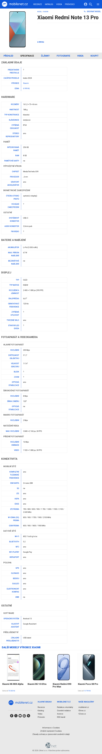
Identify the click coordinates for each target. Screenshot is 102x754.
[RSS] (28, 716)
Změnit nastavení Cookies (51, 731)
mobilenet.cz (83, 707)
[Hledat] (90, 5)
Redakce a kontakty (65, 707)
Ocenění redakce (64, 710)
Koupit (95, 55)
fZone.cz (82, 714)
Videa (59, 4)
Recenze (37, 4)
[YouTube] (20, 716)
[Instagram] (24, 716)
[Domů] (15, 4)
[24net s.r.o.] (51, 747)
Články (45, 55)
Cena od (8, 691)
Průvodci (70, 4)
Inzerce (60, 714)
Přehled (8, 55)
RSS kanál (61, 717)
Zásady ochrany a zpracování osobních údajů (51, 734)
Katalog (49, 4)
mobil (39, 12)
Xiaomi (45, 12)
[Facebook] (11, 716)
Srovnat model (93, 12)
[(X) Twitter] (16, 716)
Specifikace (27, 55)
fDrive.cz (82, 710)
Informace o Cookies (51, 728)
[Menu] (98, 5)
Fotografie (63, 55)
